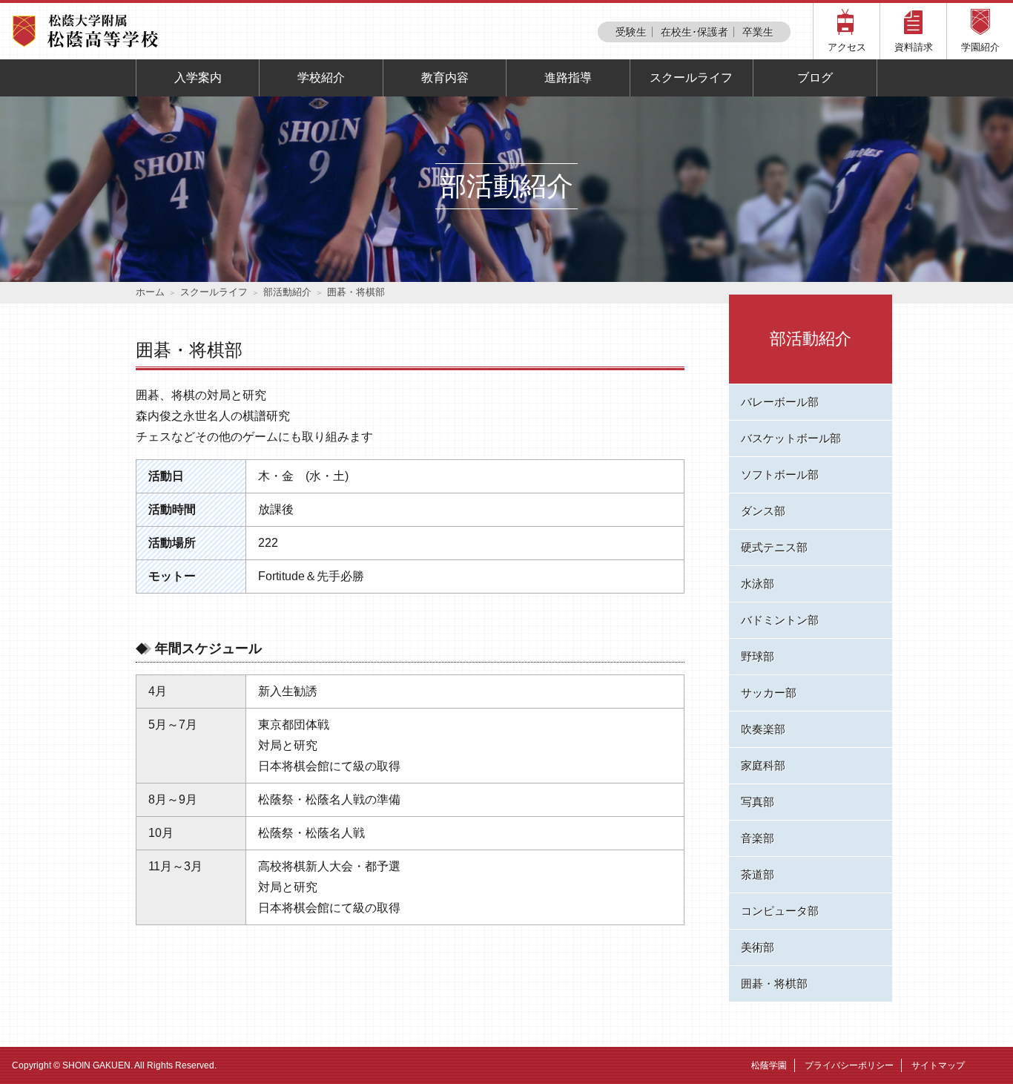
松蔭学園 (769, 1065)
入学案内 (198, 77)
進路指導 (568, 77)
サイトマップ (938, 1065)
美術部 (757, 947)
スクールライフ (691, 77)
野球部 (757, 656)
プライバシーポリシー (849, 1065)
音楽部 (757, 838)
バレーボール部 (780, 401)
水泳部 (757, 583)
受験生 (631, 32)
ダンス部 (763, 511)
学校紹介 (321, 77)
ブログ (815, 77)
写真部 (757, 801)
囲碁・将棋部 (774, 983)
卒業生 (757, 32)
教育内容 (445, 77)
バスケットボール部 (791, 438)
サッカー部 (768, 692)
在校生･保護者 (694, 32)
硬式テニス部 (774, 547)
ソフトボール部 (780, 474)
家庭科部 (763, 765)
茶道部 (757, 874)
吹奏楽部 (763, 729)
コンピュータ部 (780, 910)
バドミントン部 (780, 620)
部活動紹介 (287, 292)
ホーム (150, 292)
